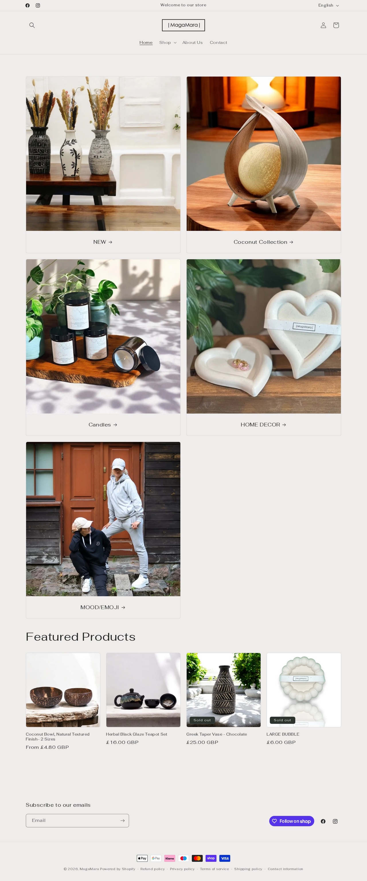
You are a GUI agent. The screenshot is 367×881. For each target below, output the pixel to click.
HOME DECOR (260, 424)
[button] (32, 25)
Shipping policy (248, 869)
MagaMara (89, 869)
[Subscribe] (122, 820)
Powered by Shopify (117, 869)
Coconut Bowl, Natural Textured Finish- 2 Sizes (58, 737)
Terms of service (214, 869)
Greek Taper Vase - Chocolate (216, 734)
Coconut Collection (261, 242)
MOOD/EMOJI (100, 607)
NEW (99, 242)
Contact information (285, 869)
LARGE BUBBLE (283, 734)
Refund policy (152, 869)
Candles (100, 424)
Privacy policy (182, 869)
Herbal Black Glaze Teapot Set (136, 734)
